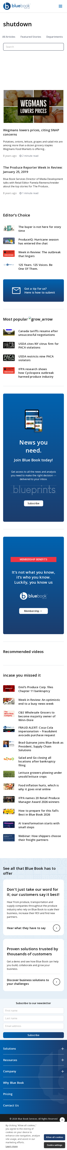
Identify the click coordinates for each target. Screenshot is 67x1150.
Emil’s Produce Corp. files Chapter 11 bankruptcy (35, 689)
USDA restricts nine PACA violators (36, 358)
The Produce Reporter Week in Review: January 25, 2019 (32, 169)
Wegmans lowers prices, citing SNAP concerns (31, 132)
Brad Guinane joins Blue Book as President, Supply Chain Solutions (41, 746)
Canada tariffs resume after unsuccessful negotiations (38, 333)
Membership (31, 611)
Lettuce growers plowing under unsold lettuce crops (40, 774)
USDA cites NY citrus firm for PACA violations (38, 345)
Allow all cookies (54, 1137)
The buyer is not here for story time (39, 229)
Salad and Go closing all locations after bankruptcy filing (37, 761)
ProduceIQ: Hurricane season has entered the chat (38, 241)
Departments (54, 36)
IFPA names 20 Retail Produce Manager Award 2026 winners (39, 800)
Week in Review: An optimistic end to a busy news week (39, 701)
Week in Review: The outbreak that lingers (39, 254)
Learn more (12, 1146)
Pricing (7, 1094)
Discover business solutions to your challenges (28, 982)
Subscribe (33, 503)
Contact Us (11, 1105)
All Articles (8, 36)
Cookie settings (54, 1145)
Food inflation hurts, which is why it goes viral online (38, 787)
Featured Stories (31, 36)
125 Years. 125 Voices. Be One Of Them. (35, 267)
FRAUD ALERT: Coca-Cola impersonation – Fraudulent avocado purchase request (37, 731)
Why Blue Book (13, 1083)
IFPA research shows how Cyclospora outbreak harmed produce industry (36, 372)
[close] (62, 1120)
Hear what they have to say (26, 928)
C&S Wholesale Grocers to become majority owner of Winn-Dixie (36, 716)
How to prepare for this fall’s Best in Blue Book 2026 (38, 812)
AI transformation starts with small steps (39, 825)
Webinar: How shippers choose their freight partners (39, 838)
